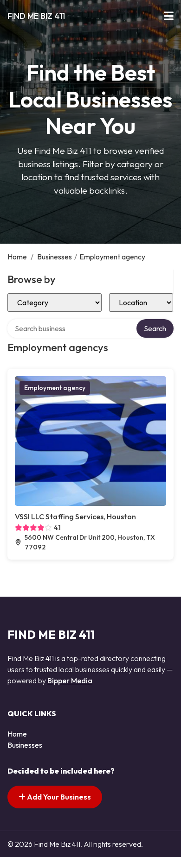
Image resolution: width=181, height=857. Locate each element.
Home (17, 256)
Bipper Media (69, 680)
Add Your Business (58, 796)
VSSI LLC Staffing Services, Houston (75, 516)
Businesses (54, 256)
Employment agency (54, 388)
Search (155, 328)
